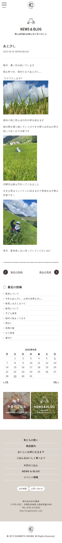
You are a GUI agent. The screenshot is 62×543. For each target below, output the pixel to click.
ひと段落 (9, 333)
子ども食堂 (11, 313)
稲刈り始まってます (15, 318)
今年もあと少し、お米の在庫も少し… (24, 298)
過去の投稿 (45, 272)
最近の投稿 (17, 272)
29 (15, 376)
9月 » (56, 382)
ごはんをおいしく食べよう (31, 458)
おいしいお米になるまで (31, 452)
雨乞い (8, 323)
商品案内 (31, 446)
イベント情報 (31, 477)
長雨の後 (9, 328)
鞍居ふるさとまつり (15, 303)
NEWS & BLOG (31, 471)
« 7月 (5, 382)
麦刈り (8, 338)
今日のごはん (31, 465)
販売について (12, 308)
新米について (12, 293)
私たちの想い (31, 440)
